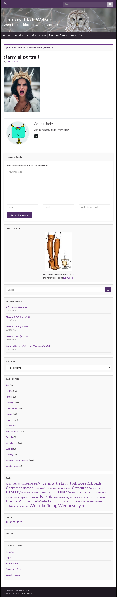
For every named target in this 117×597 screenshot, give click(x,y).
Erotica (9, 391)
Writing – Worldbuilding (17, 460)
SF (94, 497)
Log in (9, 557)
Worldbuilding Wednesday (55, 505)
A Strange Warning (16, 307)
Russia (89, 497)
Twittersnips (24, 506)
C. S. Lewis (94, 483)
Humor (9, 420)
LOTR (99, 492)
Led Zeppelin (90, 493)
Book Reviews (21, 35)
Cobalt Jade (12, 61)
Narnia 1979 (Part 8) (17, 336)
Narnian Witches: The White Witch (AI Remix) (31, 47)
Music (16, 497)
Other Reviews (38, 35)
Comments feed (13, 569)
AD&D (27, 484)
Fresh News (11, 408)
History (64, 492)
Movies (10, 497)
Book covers (78, 483)
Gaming (42, 492)
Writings (7, 35)
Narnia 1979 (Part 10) (18, 316)
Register (10, 551)
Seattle (9, 437)
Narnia (47, 496)
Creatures (80, 488)
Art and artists (50, 483)
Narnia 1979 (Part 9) (17, 326)
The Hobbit (100, 497)
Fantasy (9, 402)
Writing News (12, 466)
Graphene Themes (24, 593)
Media (104, 493)
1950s (8, 484)
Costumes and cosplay (61, 488)
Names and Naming (58, 35)
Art (7, 385)
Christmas (38, 488)
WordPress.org (13, 575)
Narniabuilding (61, 497)
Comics (47, 488)
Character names (19, 487)
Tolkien (10, 506)
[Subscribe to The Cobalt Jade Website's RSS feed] (5, 3)
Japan (82, 493)
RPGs (85, 497)
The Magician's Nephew (61, 502)
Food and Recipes (29, 492)
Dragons (93, 488)
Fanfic (9, 396)
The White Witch (93, 501)
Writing (9, 454)
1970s (21, 484)
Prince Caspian (76, 497)
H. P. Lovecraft (52, 493)
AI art (33, 483)
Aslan (67, 484)
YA (83, 506)
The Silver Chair (78, 501)
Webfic (9, 448)
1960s (15, 484)
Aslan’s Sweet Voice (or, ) (28, 345)
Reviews (10, 425)
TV (16, 506)
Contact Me (76, 35)
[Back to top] (110, 590)
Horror (9, 414)
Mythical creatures (29, 497)
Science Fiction (13, 431)
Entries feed (12, 563)
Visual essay (12, 443)
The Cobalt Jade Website (28, 19)
